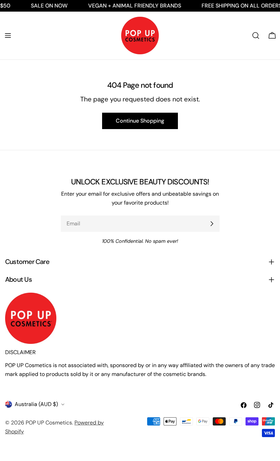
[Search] (256, 35)
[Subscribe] (212, 223)
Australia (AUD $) (36, 404)
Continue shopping (140, 120)
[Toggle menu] (8, 35)
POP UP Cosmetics (49, 422)
